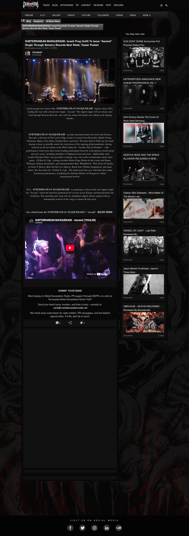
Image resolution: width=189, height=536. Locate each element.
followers (103, 15)
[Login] (161, 5)
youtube (86, 15)
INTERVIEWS (66, 5)
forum (119, 15)
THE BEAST (37, 52)
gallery (56, 15)
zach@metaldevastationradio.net (70, 307)
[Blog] (23, 33)
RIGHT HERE (104, 212)
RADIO (46, 5)
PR (77, 5)
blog (42, 15)
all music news (53, 21)
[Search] (166, 5)
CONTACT (86, 5)
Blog (28, 21)
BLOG (55, 5)
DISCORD (118, 5)
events (71, 15)
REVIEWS (98, 5)
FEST (108, 5)
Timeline (29, 15)
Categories (38, 21)
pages (133, 15)
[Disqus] (70, 365)
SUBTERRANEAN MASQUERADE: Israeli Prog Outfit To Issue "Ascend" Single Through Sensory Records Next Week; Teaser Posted (60, 27)
